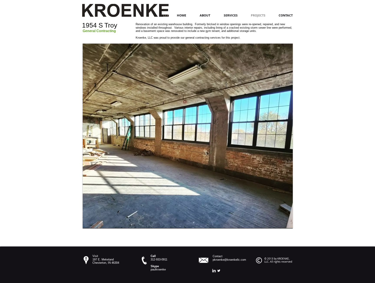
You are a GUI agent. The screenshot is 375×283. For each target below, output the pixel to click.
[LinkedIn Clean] (214, 270)
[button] (188, 136)
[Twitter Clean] (218, 270)
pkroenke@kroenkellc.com (229, 259)
